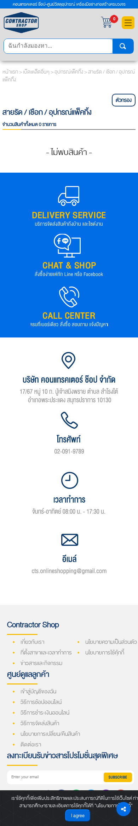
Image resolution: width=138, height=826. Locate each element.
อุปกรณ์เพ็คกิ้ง (69, 72)
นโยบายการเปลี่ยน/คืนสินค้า (50, 734)
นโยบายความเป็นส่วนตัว (111, 642)
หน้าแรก (10, 72)
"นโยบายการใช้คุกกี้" (113, 805)
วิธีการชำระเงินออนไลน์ (45, 713)
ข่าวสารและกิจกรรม (41, 663)
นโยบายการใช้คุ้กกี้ (104, 652)
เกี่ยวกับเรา (32, 642)
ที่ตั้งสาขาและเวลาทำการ (46, 652)
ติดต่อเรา (31, 744)
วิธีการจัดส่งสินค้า (40, 723)
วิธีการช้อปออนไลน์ (41, 702)
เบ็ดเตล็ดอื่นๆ (37, 72)
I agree (78, 815)
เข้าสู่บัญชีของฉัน (38, 691)
